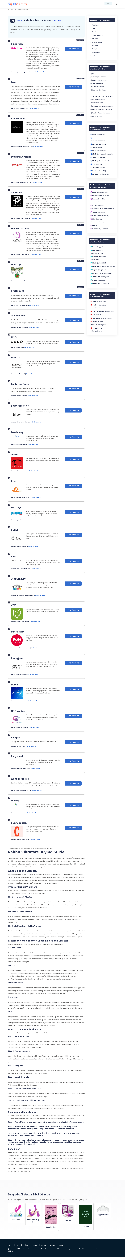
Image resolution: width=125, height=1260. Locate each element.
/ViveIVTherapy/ (102, 171)
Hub (18, 1245)
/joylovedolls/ (101, 134)
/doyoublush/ (108, 154)
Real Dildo (16, 1219)
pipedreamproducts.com (98, 77)
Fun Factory (17, 631)
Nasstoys (16, 264)
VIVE (13, 605)
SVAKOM (16, 357)
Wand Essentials (20, 778)
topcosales (101, 212)
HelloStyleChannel (96, 331)
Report (61, 1245)
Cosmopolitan (19, 822)
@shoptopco (102, 270)
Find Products (73, 48)
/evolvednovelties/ (96, 147)
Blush (14, 556)
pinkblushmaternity (103, 215)
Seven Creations (20, 228)
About (44, 1245)
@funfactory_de (107, 273)
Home (108, 4)
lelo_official (100, 205)
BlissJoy (15, 737)
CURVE (14, 529)
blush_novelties (109, 209)
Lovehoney (17, 432)
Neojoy (15, 800)
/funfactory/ (105, 174)
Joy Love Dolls (101, 301)
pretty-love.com (107, 109)
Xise (13, 481)
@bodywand (105, 283)
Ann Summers (19, 118)
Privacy (26, 1245)
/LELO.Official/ (101, 150)
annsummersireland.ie (97, 86)
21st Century (18, 578)
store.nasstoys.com (106, 106)
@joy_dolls (100, 247)
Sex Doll (86, 1227)
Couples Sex (50, 1227)
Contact (52, 1245)
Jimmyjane (17, 658)
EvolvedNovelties (96, 308)
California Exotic (20, 384)
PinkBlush (100, 315)
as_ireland (106, 195)
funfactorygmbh (107, 318)
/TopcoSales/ (102, 157)
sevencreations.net (97, 103)
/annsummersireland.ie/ (98, 141)
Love (13, 82)
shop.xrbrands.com (106, 96)
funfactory (105, 229)
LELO (14, 337)
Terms (35, 1245)
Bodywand (17, 756)
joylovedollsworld (102, 192)
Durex (14, 684)
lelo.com (99, 116)
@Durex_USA (102, 280)
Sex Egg (68, 1220)
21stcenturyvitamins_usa (98, 222)
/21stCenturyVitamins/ (98, 167)
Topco (14, 454)
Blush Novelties (20, 405)
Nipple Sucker (103, 1214)
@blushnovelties (109, 266)
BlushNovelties (109, 311)
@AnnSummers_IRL (97, 253)
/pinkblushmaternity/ (103, 161)
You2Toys (16, 507)
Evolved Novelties (21, 156)
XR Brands (17, 192)
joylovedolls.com (102, 80)
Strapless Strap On (33, 1221)
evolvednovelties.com (97, 93)
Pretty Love (17, 290)
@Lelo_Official (101, 263)
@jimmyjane (105, 277)
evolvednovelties (96, 202)
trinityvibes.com (107, 113)
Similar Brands (39, 72)
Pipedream (17, 43)
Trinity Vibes (18, 315)
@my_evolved (95, 259)
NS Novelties (18, 711)
